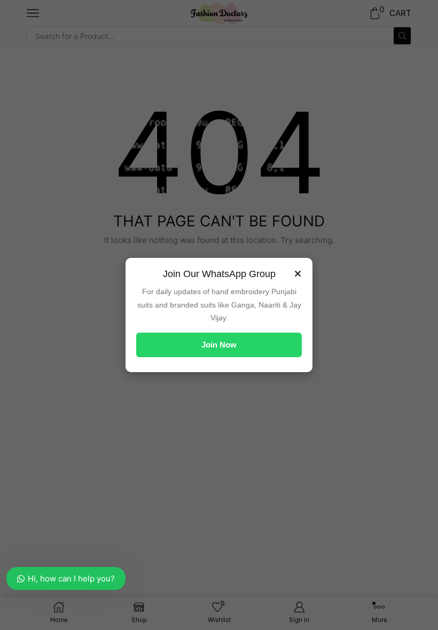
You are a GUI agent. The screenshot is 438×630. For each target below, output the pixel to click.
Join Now (219, 344)
